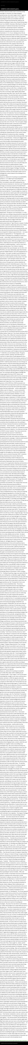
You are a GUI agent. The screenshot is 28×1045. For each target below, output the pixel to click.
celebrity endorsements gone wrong (11, 9)
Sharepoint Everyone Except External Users (11, 1040)
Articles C (25, 1040)
